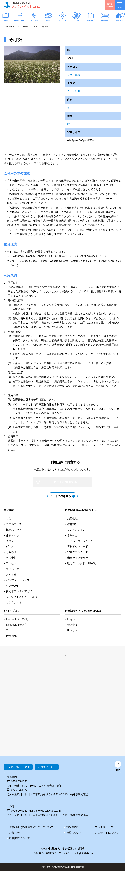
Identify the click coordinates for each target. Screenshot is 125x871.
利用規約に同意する (65, 462)
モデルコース (20, 20)
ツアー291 (12, 585)
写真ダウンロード (29, 26)
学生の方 (72, 535)
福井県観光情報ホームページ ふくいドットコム (22, 5)
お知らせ (11, 574)
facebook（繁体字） (18, 624)
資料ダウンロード (77, 546)
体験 (48, 20)
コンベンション (76, 529)
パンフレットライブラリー (21, 580)
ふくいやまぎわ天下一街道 (21, 597)
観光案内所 (72, 827)
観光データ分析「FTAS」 (82, 563)
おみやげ (91, 20)
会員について (74, 832)
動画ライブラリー (77, 557)
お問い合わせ (48, 767)
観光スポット (14, 529)
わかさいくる (14, 602)
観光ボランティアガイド (20, 591)
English (71, 619)
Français (72, 630)
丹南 (69, 91)
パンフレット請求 (19, 767)
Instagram (11, 636)
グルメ (77, 20)
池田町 (77, 91)
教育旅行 (72, 524)
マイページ (12, 569)
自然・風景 (73, 74)
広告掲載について (19, 838)
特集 (6, 20)
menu (120, 7)
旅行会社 (72, 518)
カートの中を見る (60, 496)
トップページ (10, 26)
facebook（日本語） (18, 619)
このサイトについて (106, 832)
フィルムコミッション (80, 541)
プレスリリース (104, 827)
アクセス (119, 20)
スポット (34, 20)
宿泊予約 (105, 20)
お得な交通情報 (109, 5)
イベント (62, 20)
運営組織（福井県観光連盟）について (31, 827)
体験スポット (14, 535)
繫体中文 (72, 624)
